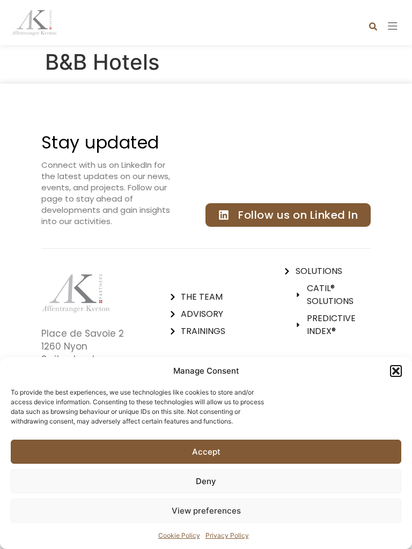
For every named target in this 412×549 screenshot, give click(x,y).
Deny (206, 481)
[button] (396, 371)
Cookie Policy (179, 535)
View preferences (206, 511)
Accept (206, 452)
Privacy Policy (227, 535)
